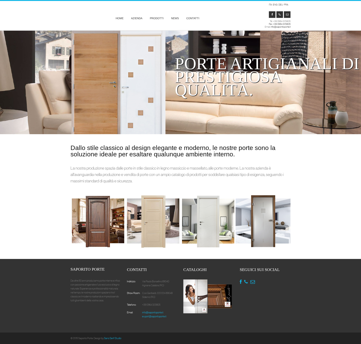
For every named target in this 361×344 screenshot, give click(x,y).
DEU (280, 4)
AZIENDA (136, 18)
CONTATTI (192, 18)
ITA (270, 4)
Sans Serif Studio (112, 338)
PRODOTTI (157, 18)
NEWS (175, 18)
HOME (120, 18)
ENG (275, 4)
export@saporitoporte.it (154, 316)
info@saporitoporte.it (280, 26)
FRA (286, 4)
